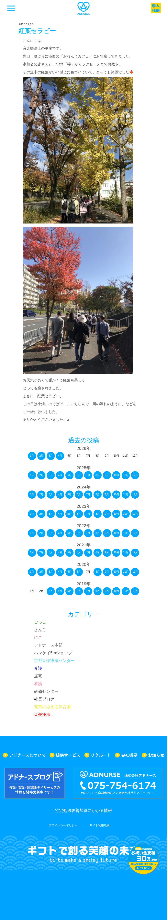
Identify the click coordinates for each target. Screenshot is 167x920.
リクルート (97, 755)
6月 (79, 475)
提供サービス (64, 755)
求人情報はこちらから (143, 859)
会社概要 (126, 755)
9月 (107, 475)
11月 (126, 475)
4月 (60, 455)
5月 (69, 475)
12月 (135, 475)
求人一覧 (156, 8)
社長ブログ (44, 699)
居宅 (38, 676)
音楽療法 (42, 714)
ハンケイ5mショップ (53, 653)
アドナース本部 (48, 645)
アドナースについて (24, 755)
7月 (88, 475)
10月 (116, 475)
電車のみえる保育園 (52, 707)
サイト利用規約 (100, 825)
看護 (38, 683)
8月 (98, 475)
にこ (38, 637)
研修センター (46, 691)
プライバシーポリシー (63, 825)
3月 (51, 455)
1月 (32, 455)
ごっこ (40, 622)
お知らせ (153, 755)
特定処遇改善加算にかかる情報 (83, 810)
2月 (41, 455)
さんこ (40, 629)
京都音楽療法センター (54, 660)
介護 (38, 668)
